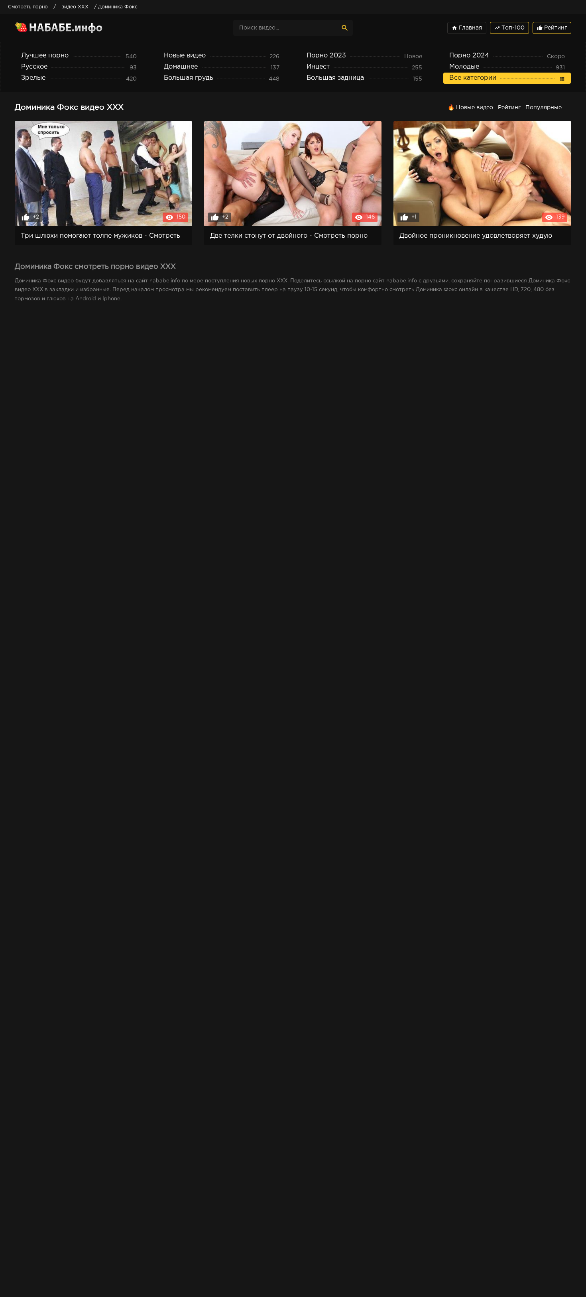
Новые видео (474, 107)
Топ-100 (509, 28)
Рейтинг (552, 28)
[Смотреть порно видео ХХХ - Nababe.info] (84, 28)
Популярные (543, 107)
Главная (467, 28)
